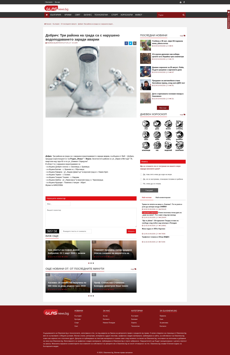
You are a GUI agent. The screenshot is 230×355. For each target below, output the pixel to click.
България (55, 15)
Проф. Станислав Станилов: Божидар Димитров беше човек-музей (111, 285)
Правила (163, 316)
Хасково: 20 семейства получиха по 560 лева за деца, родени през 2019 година (67, 285)
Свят (77, 15)
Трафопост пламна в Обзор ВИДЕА (155, 237)
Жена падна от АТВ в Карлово (153, 229)
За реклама (164, 323)
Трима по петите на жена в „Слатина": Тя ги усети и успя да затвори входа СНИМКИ (162, 205)
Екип (161, 319)
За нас (57, 2)
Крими (68, 15)
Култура (77, 319)
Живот (138, 15)
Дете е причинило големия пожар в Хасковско (167, 95)
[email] (135, 43)
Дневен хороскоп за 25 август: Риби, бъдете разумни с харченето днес (168, 68)
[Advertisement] (91, 135)
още (133, 269)
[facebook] (126, 43)
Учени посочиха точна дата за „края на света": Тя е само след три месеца (161, 214)
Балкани (134, 319)
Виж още (162, 108)
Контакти (49, 2)
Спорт (114, 15)
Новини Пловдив (109, 323)
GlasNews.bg (51, 43)
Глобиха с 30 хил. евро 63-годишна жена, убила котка (167, 42)
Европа (134, 323)
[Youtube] (180, 2)
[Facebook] (184, 2)
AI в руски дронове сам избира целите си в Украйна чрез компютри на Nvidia (168, 55)
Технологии (101, 15)
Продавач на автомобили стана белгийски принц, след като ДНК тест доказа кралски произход (168, 82)
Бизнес (88, 15)
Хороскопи (127, 15)
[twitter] (130, 43)
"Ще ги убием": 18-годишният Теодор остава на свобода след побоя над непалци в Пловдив (160, 222)
